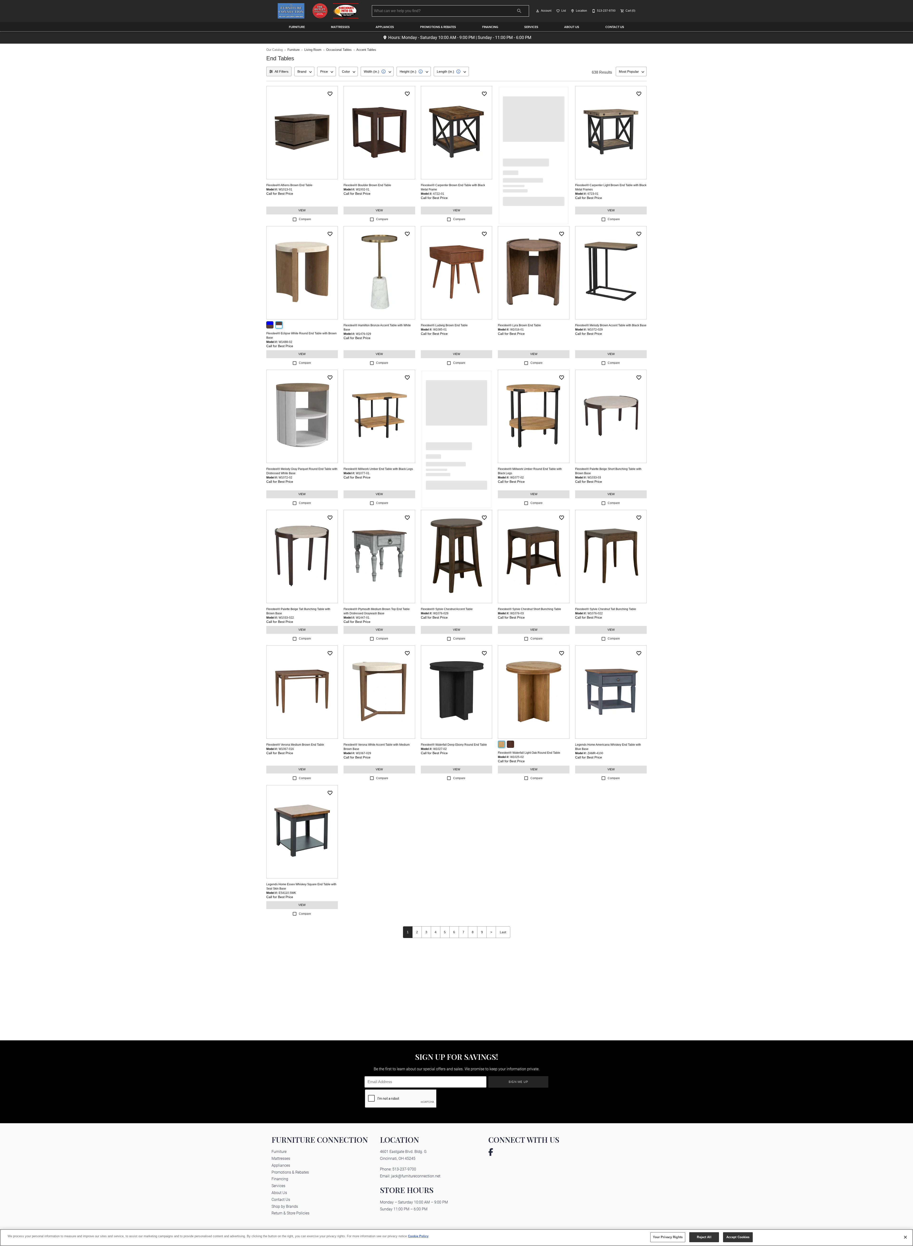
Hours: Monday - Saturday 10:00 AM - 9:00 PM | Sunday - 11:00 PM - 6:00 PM (459, 37)
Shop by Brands (285, 1206)
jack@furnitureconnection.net (415, 1175)
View (302, 210)
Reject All (704, 1237)
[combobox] (304, 71)
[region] (456, 1237)
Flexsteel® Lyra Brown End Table (519, 325)
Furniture (297, 27)
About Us (571, 27)
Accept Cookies (738, 1237)
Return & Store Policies (290, 1212)
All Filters (281, 71)
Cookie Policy (418, 1236)
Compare (305, 219)
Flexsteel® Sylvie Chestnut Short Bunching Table (529, 609)
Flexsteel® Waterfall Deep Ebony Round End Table (454, 744)
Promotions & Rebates (438, 27)
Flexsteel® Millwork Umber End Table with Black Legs (378, 469)
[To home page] (318, 11)
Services (531, 27)
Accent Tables (366, 50)
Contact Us (614, 27)
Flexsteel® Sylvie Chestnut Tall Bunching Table (605, 609)
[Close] (905, 1237)
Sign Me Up (518, 1082)
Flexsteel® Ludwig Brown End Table (444, 325)
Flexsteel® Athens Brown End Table (289, 185)
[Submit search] (519, 11)
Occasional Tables (339, 50)
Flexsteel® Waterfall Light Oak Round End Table (529, 752)
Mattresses (340, 27)
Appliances (385, 27)
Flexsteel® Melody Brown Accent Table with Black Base (610, 325)
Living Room (312, 50)
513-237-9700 (404, 1168)
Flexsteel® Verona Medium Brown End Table (295, 744)
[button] (537, 11)
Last (503, 932)
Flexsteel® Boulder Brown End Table (367, 185)
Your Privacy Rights (668, 1237)
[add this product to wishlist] (330, 93)
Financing (490, 27)
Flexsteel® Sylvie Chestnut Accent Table (447, 609)
